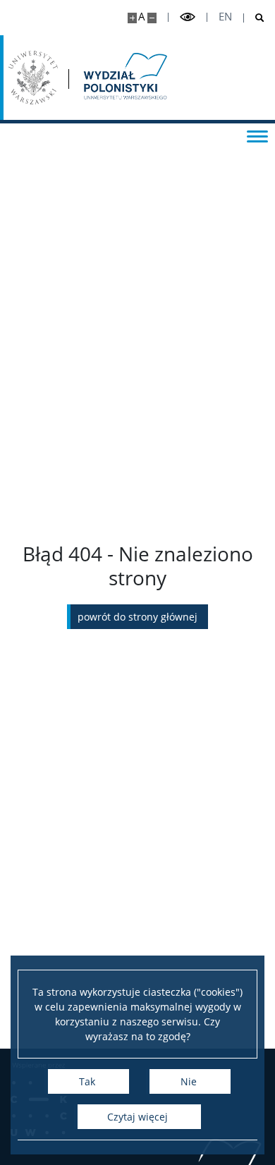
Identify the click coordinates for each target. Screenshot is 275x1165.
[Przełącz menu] (257, 135)
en (225, 16)
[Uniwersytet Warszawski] (33, 77)
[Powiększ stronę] (132, 18)
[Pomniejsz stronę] (152, 18)
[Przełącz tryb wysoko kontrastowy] (187, 17)
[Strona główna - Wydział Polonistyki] (124, 77)
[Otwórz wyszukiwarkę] (254, 18)
